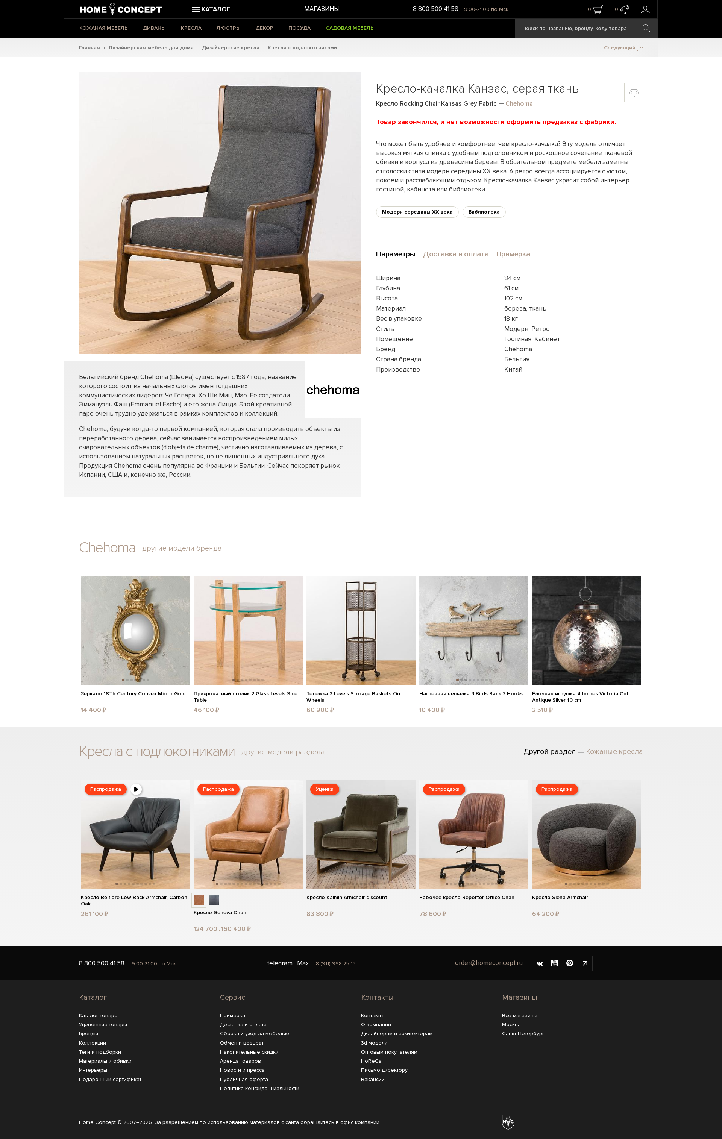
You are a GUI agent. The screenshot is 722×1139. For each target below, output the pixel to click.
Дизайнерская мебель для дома (151, 47)
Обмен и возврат (242, 1043)
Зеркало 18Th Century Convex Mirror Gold (133, 694)
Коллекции (92, 1043)
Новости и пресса (242, 1070)
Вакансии (373, 1079)
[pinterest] (569, 963)
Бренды (88, 1033)
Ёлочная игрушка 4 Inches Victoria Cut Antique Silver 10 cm (580, 697)
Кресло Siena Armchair (560, 898)
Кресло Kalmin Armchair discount (346, 898)
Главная (89, 47)
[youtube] (554, 963)
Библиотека (484, 212)
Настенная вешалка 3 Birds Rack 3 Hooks (471, 694)
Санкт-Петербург (523, 1033)
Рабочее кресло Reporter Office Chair (466, 898)
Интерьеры (93, 1070)
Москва (511, 1024)
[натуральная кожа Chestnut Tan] (198, 900)
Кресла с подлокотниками (302, 47)
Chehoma (519, 104)
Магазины (321, 9)
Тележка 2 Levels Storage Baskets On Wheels (353, 697)
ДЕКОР (264, 28)
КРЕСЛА (191, 28)
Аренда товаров (240, 1061)
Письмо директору (384, 1070)
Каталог (93, 997)
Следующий (620, 47)
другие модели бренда (182, 548)
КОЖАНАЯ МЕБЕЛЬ (103, 28)
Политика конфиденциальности (259, 1088)
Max (303, 963)
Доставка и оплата (243, 1024)
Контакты (377, 997)
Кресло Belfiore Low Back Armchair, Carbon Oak (134, 901)
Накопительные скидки (249, 1052)
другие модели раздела (283, 752)
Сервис (232, 997)
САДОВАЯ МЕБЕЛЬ (350, 28)
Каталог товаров (100, 1015)
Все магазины (519, 1015)
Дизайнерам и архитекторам (396, 1033)
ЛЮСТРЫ (229, 28)
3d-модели (374, 1043)
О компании (376, 1024)
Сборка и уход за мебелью (254, 1033)
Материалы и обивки (105, 1061)
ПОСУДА (299, 28)
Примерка (232, 1015)
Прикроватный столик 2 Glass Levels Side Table (245, 697)
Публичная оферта (244, 1079)
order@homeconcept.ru (489, 963)
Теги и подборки (100, 1052)
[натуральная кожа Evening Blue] (213, 900)
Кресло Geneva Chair (220, 913)
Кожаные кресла (614, 751)
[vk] (539, 963)
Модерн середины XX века (417, 212)
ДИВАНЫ (154, 28)
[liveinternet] (584, 963)
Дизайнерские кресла (230, 47)
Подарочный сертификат (110, 1079)
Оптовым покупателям (389, 1052)
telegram (280, 963)
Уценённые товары (103, 1024)
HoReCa (371, 1061)
